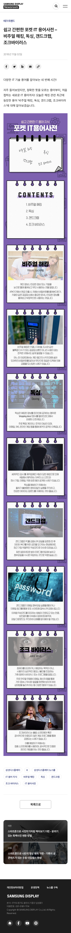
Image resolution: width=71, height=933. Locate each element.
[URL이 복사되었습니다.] (38, 67)
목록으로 (35, 804)
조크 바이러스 (12, 783)
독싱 (43, 776)
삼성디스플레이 (13, 770)
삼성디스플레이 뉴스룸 (44, 770)
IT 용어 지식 (11, 776)
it (27, 770)
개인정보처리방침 (15, 887)
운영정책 (35, 887)
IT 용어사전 (30, 783)
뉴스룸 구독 (52, 887)
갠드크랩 (55, 776)
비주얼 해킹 (28, 776)
